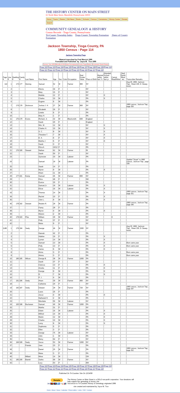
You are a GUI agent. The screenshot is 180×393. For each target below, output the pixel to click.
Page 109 (100, 67)
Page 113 (59, 70)
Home (49, 19)
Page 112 (51, 70)
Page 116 (83, 70)
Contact (89, 390)
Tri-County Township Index (59, 35)
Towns (55, 19)
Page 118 (99, 70)
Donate (124, 19)
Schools (86, 19)
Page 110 (107, 67)
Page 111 (43, 70)
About (53, 390)
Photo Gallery (72, 390)
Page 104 (59, 67)
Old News (70, 19)
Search (49, 23)
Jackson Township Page (76, 55)
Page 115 (75, 70)
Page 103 (51, 67)
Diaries (62, 19)
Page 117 (91, 70)
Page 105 (67, 67)
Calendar (64, 390)
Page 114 (67, 70)
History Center (114, 19)
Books (78, 19)
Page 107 (83, 67)
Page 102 (43, 67)
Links (80, 390)
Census (94, 19)
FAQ (84, 390)
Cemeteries (103, 19)
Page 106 (75, 67)
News (58, 390)
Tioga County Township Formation (92, 35)
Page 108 (92, 67)
